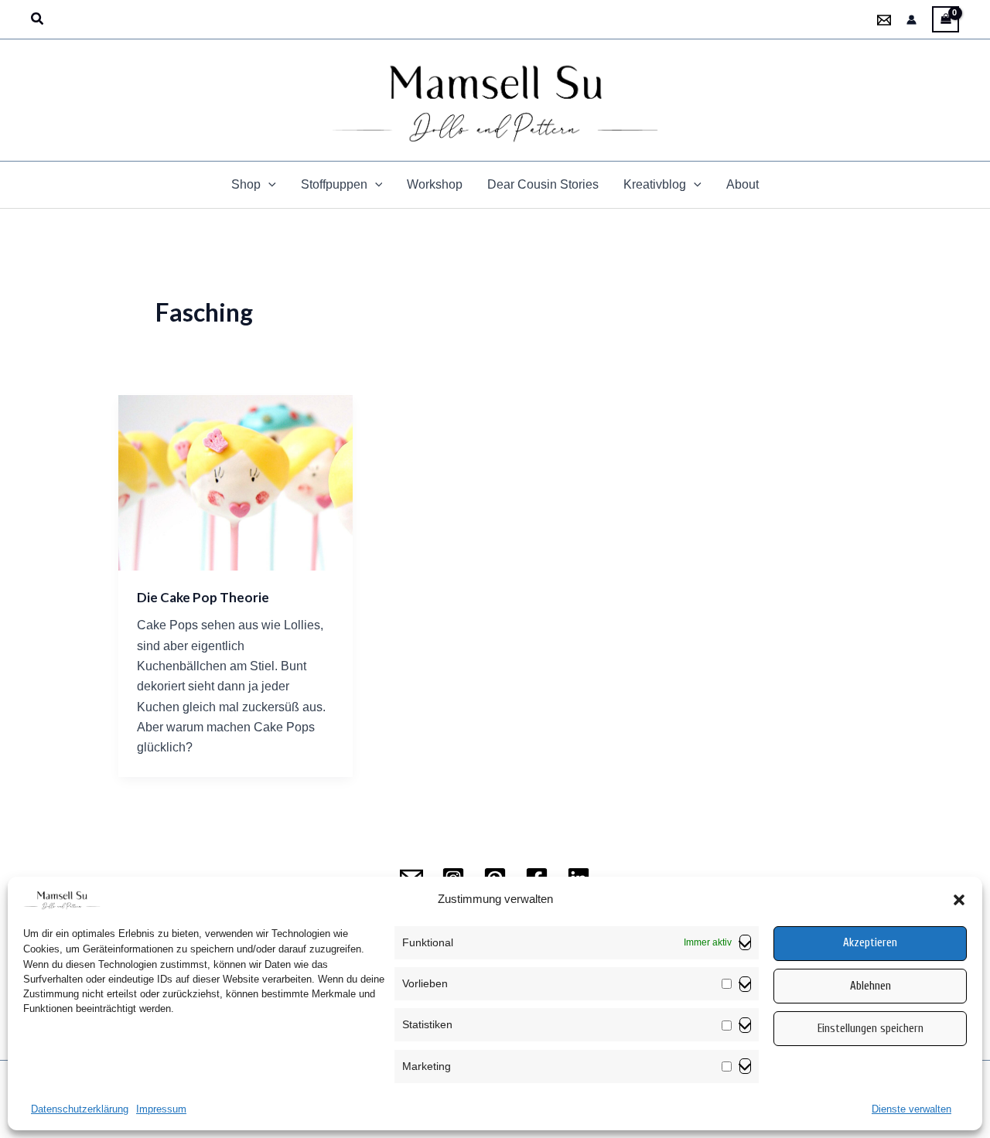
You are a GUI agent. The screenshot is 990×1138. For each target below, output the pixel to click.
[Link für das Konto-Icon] (911, 20)
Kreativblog (654, 184)
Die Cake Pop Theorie (203, 597)
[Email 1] (884, 20)
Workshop (435, 184)
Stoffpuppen (334, 184)
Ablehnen (870, 986)
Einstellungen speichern (870, 1028)
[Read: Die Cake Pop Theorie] (235, 482)
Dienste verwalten (911, 1109)
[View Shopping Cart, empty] (945, 19)
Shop (246, 184)
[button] (959, 900)
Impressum (161, 1109)
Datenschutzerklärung (79, 1109)
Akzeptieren (870, 943)
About (742, 184)
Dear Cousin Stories (543, 184)
